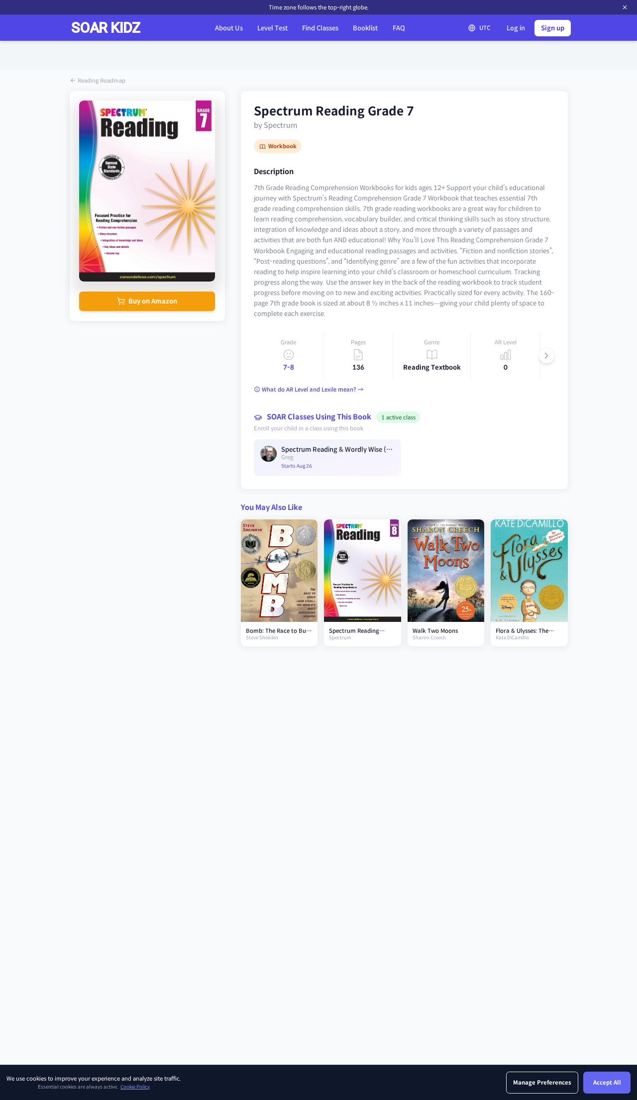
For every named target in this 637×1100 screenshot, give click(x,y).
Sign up (552, 28)
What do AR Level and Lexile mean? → (312, 389)
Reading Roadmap (101, 80)
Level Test (272, 28)
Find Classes (320, 28)
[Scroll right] (546, 355)
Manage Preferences (542, 1082)
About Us (229, 28)
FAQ (399, 28)
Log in (516, 28)
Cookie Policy (135, 1087)
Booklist (365, 28)
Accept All (607, 1082)
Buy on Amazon (152, 301)
